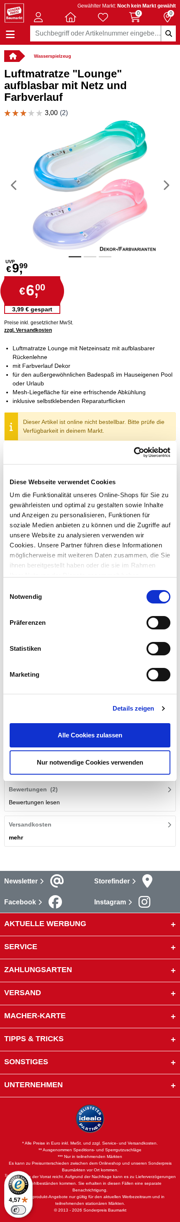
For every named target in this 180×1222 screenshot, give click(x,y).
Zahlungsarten (38, 969)
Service (20, 946)
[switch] (158, 622)
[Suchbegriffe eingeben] (168, 33)
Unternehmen (33, 1085)
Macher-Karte (35, 1015)
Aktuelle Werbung (45, 923)
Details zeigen (133, 708)
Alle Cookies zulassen (90, 735)
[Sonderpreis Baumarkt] (14, 12)
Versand (22, 992)
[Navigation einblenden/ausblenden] (10, 34)
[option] (90, 185)
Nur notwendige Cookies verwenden (90, 762)
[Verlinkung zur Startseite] (11, 56)
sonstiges (26, 1062)
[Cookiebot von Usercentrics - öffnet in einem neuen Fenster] (133, 452)
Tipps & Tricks (34, 1039)
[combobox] (103, 33)
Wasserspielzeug (52, 56)
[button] (38, 17)
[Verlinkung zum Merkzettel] (103, 17)
